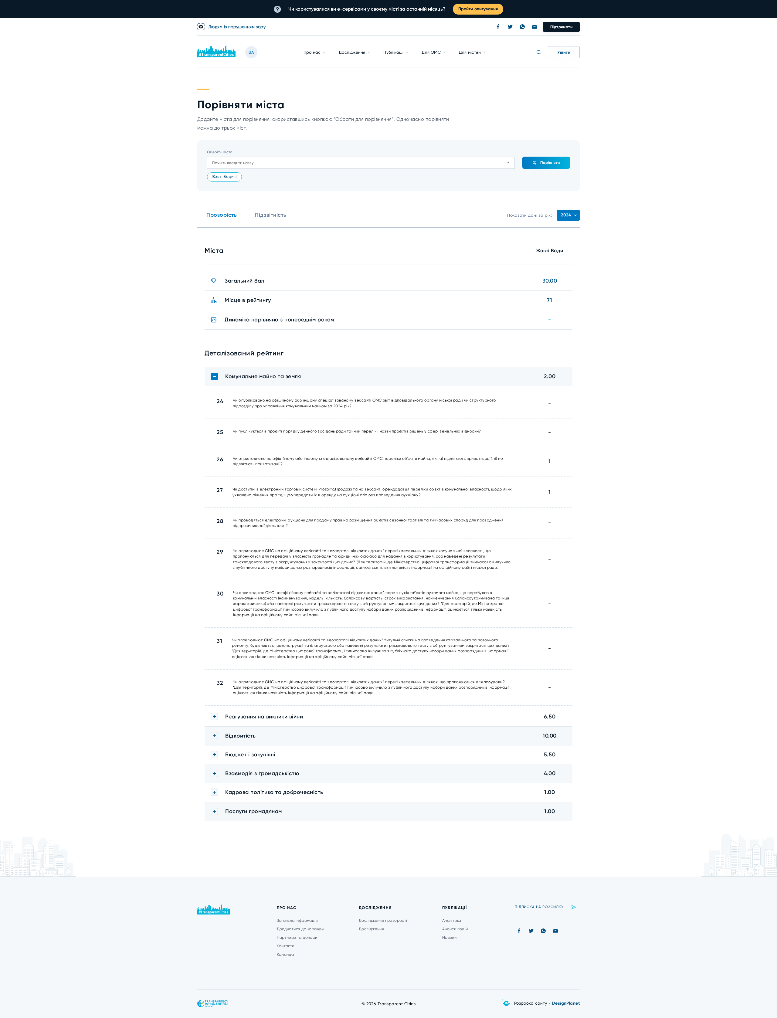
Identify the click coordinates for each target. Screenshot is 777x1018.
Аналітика (451, 920)
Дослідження (352, 52)
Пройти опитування (478, 9)
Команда (285, 954)
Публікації (393, 52)
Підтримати (561, 27)
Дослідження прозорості (383, 920)
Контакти (285, 946)
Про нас (312, 52)
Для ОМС (431, 52)
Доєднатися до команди (300, 929)
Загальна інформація (297, 920)
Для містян (470, 52)
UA (251, 52)
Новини (449, 937)
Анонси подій (455, 929)
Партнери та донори (297, 937)
